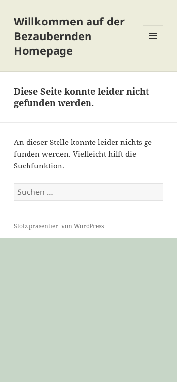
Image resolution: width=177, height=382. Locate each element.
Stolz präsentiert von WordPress (59, 226)
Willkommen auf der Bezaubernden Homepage (69, 36)
